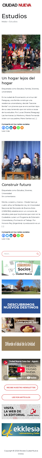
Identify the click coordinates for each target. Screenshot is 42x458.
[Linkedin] (11, 127)
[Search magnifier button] (37, 253)
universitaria (7, 92)
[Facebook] (3, 127)
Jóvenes (35, 89)
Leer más (6, 131)
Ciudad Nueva (32, 451)
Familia (28, 89)
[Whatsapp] (18, 127)
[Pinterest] (14, 127)
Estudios (20, 89)
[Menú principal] (38, 5)
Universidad (7, 193)
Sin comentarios (8, 196)
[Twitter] (7, 127)
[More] (22, 127)
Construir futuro (16, 184)
